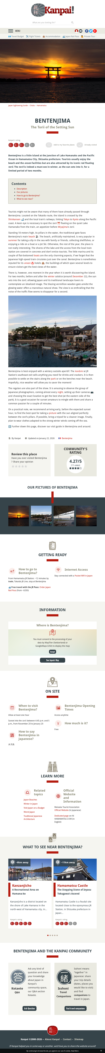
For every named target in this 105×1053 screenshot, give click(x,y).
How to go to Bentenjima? (28, 195)
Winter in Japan (31, 803)
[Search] (72, 22)
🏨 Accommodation (51, 36)
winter (51, 276)
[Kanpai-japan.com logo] (52, 10)
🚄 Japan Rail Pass (70, 36)
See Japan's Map (52, 660)
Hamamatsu (41, 105)
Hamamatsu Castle (72, 886)
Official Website (61, 810)
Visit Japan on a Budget (34, 807)
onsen (27, 262)
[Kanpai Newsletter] (80, 31)
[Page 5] (57, 935)
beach (32, 236)
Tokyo (66, 219)
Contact (67, 1039)
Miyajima (63, 226)
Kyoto (75, 219)
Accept (52, 651)
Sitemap (78, 1039)
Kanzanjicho (22, 886)
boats (37, 255)
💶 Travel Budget (16, 36)
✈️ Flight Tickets (33, 36)
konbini (79, 371)
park (53, 378)
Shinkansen (14, 219)
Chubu (32, 105)
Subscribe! (66, 5)
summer (12, 240)
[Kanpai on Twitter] (91, 31)
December (77, 276)
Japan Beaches (30, 799)
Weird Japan (29, 812)
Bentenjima (67, 438)
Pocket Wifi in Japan (83, 575)
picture (52, 413)
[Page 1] (48, 935)
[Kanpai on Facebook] (86, 31)
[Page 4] (54, 935)
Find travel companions (75, 1008)
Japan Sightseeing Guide (18, 105)
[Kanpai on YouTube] (95, 31)
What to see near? (25, 198)
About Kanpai (52, 1039)
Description (22, 188)
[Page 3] (52, 935)
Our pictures (22, 192)
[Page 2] (50, 935)
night (60, 392)
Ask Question (29, 1008)
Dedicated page (61, 815)
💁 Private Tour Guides (91, 36)
